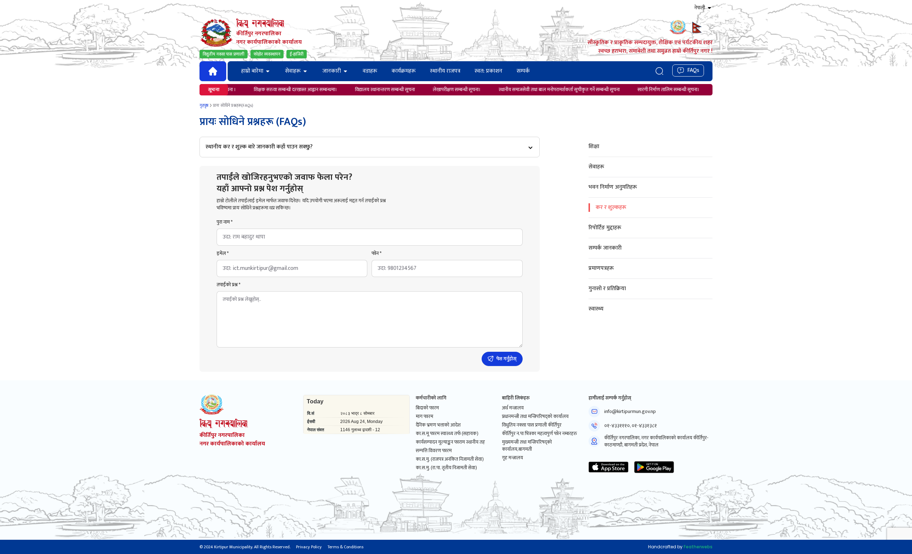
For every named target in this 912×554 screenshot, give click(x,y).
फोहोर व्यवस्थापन (267, 54)
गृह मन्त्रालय (512, 457)
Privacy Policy (309, 547)
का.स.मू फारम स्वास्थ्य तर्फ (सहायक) (447, 433)
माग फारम (424, 416)
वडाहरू (370, 71)
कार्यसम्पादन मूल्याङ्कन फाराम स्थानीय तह (450, 442)
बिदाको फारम (427, 408)
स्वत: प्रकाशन (488, 71)
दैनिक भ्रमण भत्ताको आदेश (438, 425)
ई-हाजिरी (297, 54)
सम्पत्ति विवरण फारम (434, 450)
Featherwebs (698, 547)
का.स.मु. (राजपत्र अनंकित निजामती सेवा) (450, 459)
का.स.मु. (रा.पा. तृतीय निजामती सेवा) (446, 467)
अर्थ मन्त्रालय (513, 408)
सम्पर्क (523, 71)
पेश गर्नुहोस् (506, 359)
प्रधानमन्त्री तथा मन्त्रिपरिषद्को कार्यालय (535, 416)
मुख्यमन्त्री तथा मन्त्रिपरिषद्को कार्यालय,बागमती (527, 446)
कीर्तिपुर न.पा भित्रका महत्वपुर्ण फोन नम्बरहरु (539, 433)
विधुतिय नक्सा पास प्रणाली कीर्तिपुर (531, 425)
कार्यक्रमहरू (404, 71)
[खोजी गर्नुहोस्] (659, 71)
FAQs (693, 70)
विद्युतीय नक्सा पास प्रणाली (223, 54)
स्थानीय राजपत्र (445, 71)
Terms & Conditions (345, 547)
